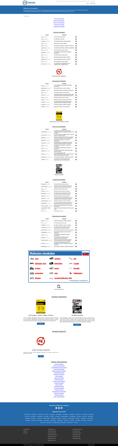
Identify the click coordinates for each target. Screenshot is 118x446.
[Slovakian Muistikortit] (40, 347)
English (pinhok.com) (51, 429)
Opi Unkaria (42, 422)
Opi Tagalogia (59, 420)
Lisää (41, 356)
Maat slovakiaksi (59, 384)
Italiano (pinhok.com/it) (51, 438)
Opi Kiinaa (79, 416)
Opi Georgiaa (84, 414)
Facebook (90, 444)
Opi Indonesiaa (40, 416)
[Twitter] (59, 408)
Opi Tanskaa (66, 420)
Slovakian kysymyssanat (59, 374)
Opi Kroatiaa (27, 418)
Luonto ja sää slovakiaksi (59, 396)
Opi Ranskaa (83, 418)
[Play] (76, 37)
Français (64, 1)
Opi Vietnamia (70, 422)
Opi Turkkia (83, 420)
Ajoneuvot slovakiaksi (59, 18)
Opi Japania (57, 416)
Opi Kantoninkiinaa (64, 416)
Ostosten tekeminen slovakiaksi (59, 391)
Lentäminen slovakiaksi (59, 24)
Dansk (89, 1)
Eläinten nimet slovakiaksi (59, 365)
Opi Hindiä (27, 416)
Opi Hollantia (32, 416)
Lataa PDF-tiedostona (59, 289)
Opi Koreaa (84, 416)
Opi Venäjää (63, 422)
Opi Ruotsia (28, 420)
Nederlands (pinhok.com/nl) (77, 429)
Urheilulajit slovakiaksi (59, 386)
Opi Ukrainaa (89, 420)
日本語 (76, 1)
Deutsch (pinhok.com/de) (52, 431)
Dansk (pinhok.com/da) (76, 434)
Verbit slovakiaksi (59, 376)
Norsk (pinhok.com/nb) (76, 436)
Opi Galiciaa (78, 414)
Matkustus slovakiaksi (59, 393)
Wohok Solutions (41, 444)
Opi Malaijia (53, 418)
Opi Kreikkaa (90, 416)
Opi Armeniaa (40, 414)
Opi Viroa (76, 422)
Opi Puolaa (77, 418)
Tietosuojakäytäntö (26, 429)
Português (67, 1)
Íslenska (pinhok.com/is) (77, 438)
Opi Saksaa (33, 420)
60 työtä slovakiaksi (59, 379)
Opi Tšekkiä (77, 420)
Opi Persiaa (64, 418)
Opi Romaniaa (90, 418)
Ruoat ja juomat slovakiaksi (59, 381)
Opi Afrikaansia (27, 414)
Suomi (83, 1)
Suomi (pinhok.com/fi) (76, 431)
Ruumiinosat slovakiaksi (59, 369)
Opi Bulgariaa (58, 414)
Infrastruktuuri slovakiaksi (59, 26)
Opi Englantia (65, 414)
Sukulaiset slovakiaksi (59, 377)
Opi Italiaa (52, 416)
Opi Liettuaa (39, 418)
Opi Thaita (72, 420)
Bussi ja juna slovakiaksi (59, 22)
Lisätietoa (41, 323)
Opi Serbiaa (39, 420)
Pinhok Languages (29, 444)
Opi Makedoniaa (46, 418)
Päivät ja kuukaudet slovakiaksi (59, 371)
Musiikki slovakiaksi (59, 395)
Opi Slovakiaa (26, 16)
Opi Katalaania (72, 416)
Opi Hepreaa (91, 414)
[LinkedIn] (61, 408)
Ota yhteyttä (92, 3)
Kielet (87, 3)
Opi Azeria (46, 414)
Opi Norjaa (59, 418)
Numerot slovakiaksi (59, 364)
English (58, 1)
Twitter (93, 444)
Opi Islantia (46, 416)
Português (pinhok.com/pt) (52, 434)
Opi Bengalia (52, 414)
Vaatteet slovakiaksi (59, 389)
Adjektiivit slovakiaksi (59, 383)
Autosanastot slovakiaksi (59, 20)
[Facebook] (56, 408)
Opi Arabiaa (34, 414)
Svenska (85, 1)
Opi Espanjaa (72, 414)
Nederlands (79, 1)
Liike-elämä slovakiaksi (59, 388)
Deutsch (60, 1)
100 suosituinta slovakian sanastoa (59, 367)
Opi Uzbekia (48, 422)
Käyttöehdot (25, 431)
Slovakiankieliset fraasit (59, 372)
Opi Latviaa (33, 418)
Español (71, 1)
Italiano (74, 1)
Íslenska (94, 1)
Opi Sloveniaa (53, 420)
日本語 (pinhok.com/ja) (51, 440)
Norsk (91, 1)
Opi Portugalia (71, 418)
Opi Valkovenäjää (56, 422)
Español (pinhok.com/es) (52, 436)
